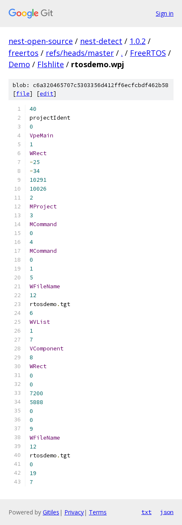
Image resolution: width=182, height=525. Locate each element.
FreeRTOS (148, 53)
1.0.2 (138, 41)
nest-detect (101, 41)
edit (46, 93)
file (23, 93)
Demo (19, 64)
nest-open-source (40, 41)
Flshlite (50, 64)
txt (146, 512)
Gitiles (51, 512)
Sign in (165, 13)
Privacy (74, 512)
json (167, 512)
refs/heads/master (80, 53)
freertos (23, 53)
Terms (98, 512)
